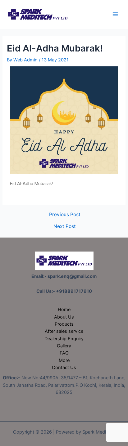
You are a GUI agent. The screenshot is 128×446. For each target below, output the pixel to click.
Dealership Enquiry (64, 338)
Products (64, 324)
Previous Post (64, 214)
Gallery (64, 346)
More (64, 360)
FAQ (64, 353)
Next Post (64, 226)
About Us (64, 317)
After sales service (64, 331)
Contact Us (64, 367)
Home (64, 309)
